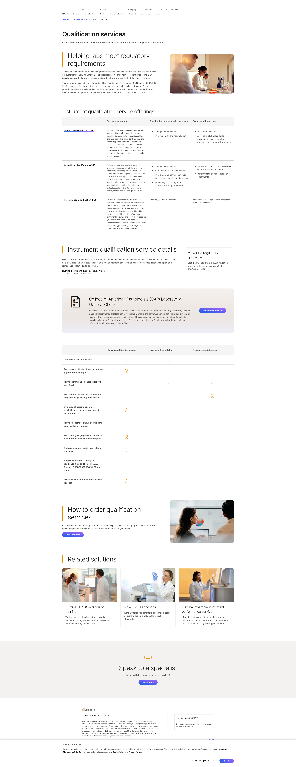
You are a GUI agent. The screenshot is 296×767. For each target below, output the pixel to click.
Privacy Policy (135, 752)
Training (102, 14)
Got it (226, 761)
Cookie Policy (118, 752)
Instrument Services (88, 14)
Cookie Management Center (203, 761)
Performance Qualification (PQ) (80, 200)
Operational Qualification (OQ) (79, 165)
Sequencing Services (136, 14)
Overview (76, 14)
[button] (209, 260)
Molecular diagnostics (140, 607)
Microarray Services (153, 14)
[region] (148, 753)
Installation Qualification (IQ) (79, 130)
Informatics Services (117, 14)
